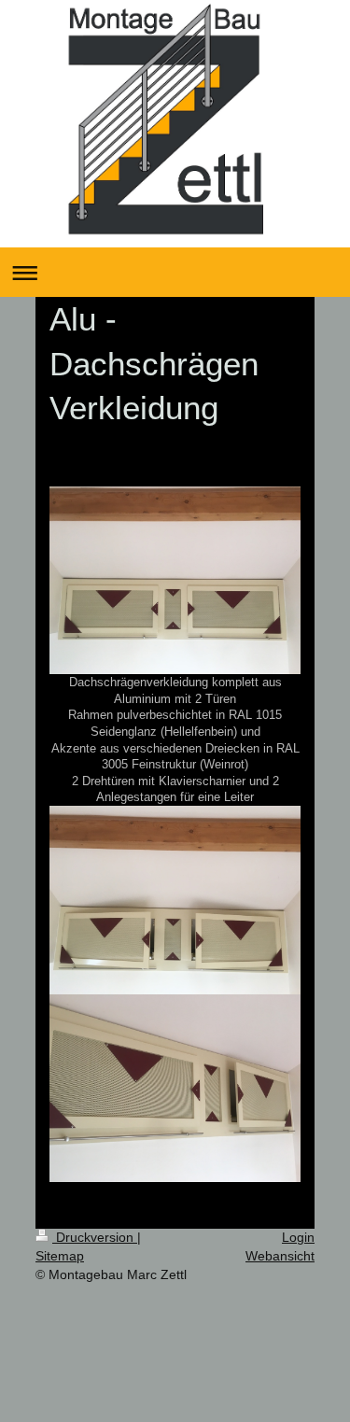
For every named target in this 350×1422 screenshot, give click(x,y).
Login (298, 1237)
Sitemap (59, 1255)
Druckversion (94, 1237)
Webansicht (280, 1255)
